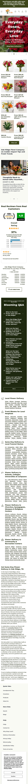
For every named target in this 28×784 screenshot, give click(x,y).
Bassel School (9, 496)
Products (5, 697)
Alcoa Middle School (15, 484)
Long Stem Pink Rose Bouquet (19, 137)
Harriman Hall (9, 553)
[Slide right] (17, 199)
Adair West (19, 447)
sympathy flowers (13, 628)
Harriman (24, 401)
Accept (13, 772)
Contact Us (6, 728)
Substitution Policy (8, 745)
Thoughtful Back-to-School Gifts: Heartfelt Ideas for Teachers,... (12, 179)
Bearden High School (19, 497)
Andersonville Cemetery (19, 452)
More (14, 388)
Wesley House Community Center (15, 560)
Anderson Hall (10, 489)
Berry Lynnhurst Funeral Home (14, 468)
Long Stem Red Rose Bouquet (19, 77)
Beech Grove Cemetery (19, 465)
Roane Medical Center (19, 438)
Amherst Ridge (10, 546)
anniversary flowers (7, 636)
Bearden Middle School (12, 499)
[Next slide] (19, 54)
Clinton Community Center (13, 550)
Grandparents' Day (8, 690)
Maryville (24, 404)
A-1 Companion (9, 447)
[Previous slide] (9, 54)
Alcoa (6, 401)
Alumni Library (16, 486)
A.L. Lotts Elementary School (13, 479)
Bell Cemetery (9, 467)
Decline (13, 776)
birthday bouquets (15, 634)
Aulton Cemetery (17, 455)
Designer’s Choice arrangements (12, 664)
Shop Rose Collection (14, 46)
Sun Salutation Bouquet (5, 117)
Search (5, 711)
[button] (19, 11)
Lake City (19, 403)
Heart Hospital (22, 428)
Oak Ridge (13, 406)
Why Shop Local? (8, 731)
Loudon (11, 404)
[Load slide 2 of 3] (14, 54)
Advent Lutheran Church (13, 514)
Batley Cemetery (16, 460)
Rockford (12, 408)
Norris (6, 406)
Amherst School (21, 488)
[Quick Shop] (15, 11)
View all (14, 142)
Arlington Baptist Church (13, 529)
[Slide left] (10, 199)
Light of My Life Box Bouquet (20, 117)
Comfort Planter (6, 137)
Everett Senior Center (20, 551)
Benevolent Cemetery (20, 467)
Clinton (11, 401)
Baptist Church (21, 532)
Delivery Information (9, 735)
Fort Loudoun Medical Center (14, 423)
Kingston (7, 403)
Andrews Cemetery (11, 453)
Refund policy (7, 742)
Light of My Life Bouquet (19, 97)
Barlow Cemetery (17, 458)
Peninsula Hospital (21, 434)
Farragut (17, 401)
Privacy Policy (8, 768)
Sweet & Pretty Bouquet (5, 77)
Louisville (17, 404)
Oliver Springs (22, 406)
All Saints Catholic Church (17, 520)
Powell (7, 408)
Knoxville (13, 403)
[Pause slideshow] (26, 54)
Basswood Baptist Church (13, 534)
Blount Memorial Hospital (13, 416)
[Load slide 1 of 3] (12, 54)
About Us (5, 701)
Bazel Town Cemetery (19, 462)
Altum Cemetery (17, 448)
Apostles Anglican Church (18, 527)
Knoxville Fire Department (12, 430)
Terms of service (8, 749)
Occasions (6, 694)
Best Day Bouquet (7, 96)
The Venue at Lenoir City (18, 558)
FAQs (4, 724)
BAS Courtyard (22, 494)
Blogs (4, 714)
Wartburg (18, 408)
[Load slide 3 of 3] (16, 54)
